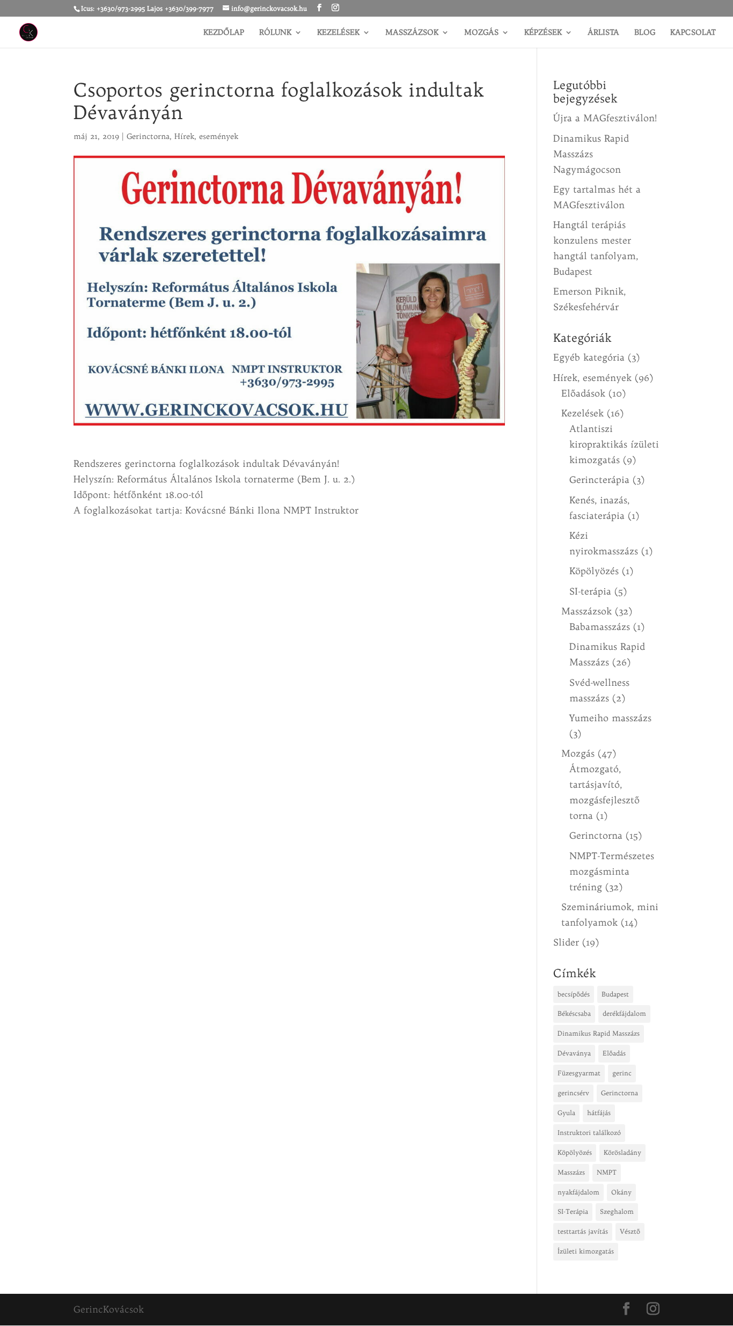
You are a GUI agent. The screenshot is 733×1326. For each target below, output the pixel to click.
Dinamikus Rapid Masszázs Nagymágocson (591, 154)
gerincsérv (573, 1093)
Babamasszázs (599, 626)
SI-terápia (590, 591)
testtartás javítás (583, 1231)
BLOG (644, 32)
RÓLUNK (275, 32)
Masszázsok (586, 611)
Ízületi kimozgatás (586, 1251)
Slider (566, 942)
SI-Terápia (573, 1211)
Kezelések (582, 413)
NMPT (607, 1172)
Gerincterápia (599, 479)
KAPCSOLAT (693, 32)
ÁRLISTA (603, 32)
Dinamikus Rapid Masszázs (599, 1033)
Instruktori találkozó (589, 1133)
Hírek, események (206, 136)
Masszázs (571, 1172)
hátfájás (599, 1113)
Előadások (583, 393)
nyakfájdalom (578, 1192)
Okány (621, 1192)
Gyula (566, 1113)
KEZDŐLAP (223, 32)
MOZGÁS (481, 32)
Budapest (615, 994)
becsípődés (574, 994)
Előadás (614, 1053)
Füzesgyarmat (579, 1073)
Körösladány (622, 1152)
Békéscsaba (574, 1013)
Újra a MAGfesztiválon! (605, 117)
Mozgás (578, 753)
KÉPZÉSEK (543, 32)
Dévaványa (574, 1053)
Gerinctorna (148, 136)
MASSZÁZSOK (411, 32)
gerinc (622, 1073)
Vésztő (630, 1231)
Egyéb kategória (589, 357)
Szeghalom (617, 1211)
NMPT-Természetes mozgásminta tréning (611, 871)
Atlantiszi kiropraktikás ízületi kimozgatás (614, 444)
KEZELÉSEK (338, 32)
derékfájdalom (624, 1013)
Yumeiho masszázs (610, 717)
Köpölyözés (594, 570)
